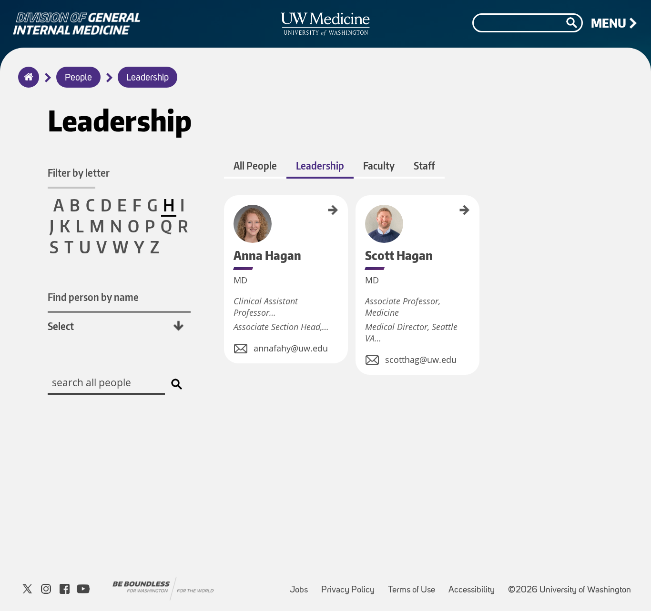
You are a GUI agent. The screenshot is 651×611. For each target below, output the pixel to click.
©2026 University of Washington (569, 590)
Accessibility (474, 585)
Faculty (379, 165)
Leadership (147, 78)
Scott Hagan (359, 208)
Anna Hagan (227, 208)
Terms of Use (414, 585)
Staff (424, 165)
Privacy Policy (350, 585)
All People (255, 165)
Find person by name (93, 296)
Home (26, 83)
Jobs (302, 585)
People (78, 78)
